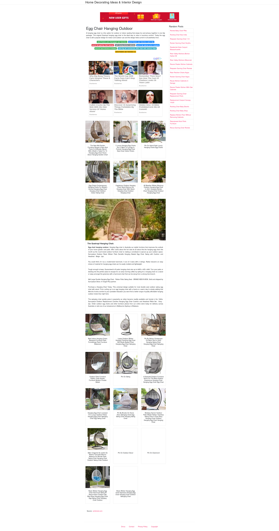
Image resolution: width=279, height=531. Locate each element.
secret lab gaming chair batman (102, 45)
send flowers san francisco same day (141, 42)
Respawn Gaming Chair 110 (180, 39)
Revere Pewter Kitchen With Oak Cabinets (181, 88)
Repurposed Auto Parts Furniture (178, 122)
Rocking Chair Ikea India (178, 35)
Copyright (154, 526)
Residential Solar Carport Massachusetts (178, 48)
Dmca (123, 526)
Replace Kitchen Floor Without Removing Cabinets (180, 116)
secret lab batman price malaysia (148, 45)
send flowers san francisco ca (126, 52)
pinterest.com (97, 511)
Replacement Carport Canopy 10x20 (180, 101)
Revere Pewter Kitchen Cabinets (181, 64)
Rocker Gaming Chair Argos (179, 77)
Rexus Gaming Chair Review (180, 128)
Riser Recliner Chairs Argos (179, 72)
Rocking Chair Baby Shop (179, 111)
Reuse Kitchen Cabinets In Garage (179, 82)
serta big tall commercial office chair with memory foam (137, 48)
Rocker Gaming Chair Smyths (180, 43)
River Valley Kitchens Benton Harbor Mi (180, 54)
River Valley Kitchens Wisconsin (181, 60)
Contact (131, 526)
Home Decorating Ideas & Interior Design (113, 2)
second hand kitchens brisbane (105, 48)
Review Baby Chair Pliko (178, 30)
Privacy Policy (142, 526)
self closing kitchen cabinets (125, 45)
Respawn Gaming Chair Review (181, 68)
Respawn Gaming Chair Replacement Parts (178, 95)
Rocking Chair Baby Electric (179, 106)
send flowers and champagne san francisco (112, 42)
